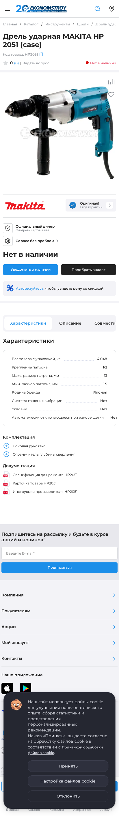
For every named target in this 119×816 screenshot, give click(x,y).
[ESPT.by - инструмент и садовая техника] (41, 8)
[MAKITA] (25, 205)
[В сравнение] (111, 81)
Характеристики (28, 323)
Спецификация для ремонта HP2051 (45, 475)
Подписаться (60, 567)
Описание (70, 323)
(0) (16, 63)
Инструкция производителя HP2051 (45, 491)
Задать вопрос (36, 63)
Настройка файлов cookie (68, 781)
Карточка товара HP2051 (35, 483)
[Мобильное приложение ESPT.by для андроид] (7, 688)
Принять (68, 766)
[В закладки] (111, 96)
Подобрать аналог (88, 269)
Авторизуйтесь (30, 288)
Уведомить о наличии (31, 269)
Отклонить (68, 796)
